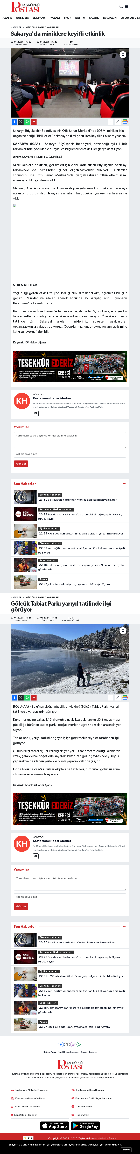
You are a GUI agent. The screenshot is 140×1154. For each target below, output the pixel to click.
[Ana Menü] (126, 6)
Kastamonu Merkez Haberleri (56, 509)
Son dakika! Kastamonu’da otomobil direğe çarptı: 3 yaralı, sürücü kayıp (80, 517)
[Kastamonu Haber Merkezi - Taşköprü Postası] (25, 7)
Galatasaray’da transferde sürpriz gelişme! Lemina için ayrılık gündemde (81, 567)
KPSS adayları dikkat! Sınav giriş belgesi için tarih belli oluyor (81, 533)
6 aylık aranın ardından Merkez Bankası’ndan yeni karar (78, 499)
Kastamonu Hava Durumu (90, 1090)
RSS (29, 1138)
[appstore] (55, 1125)
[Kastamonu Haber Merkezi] (22, 400)
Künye (84, 1052)
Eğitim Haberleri (49, 528)
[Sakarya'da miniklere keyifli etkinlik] (70, 83)
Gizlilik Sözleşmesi (68, 1052)
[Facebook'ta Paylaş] (14, 122)
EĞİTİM (80, 17)
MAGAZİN (110, 17)
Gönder (21, 463)
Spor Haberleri (48, 560)
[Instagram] (73, 1044)
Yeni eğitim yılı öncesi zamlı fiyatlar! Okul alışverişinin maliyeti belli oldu (81, 550)
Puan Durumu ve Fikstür (27, 1106)
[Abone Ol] (125, 121)
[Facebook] (61, 1044)
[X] (67, 1044)
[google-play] (85, 1125)
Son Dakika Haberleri (25, 1115)
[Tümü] (124, 483)
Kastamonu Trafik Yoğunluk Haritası (94, 1098)
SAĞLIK (94, 17)
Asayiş (43, 579)
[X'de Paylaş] (21, 122)
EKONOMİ (39, 17)
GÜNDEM (22, 17)
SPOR (67, 17)
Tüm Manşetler (83, 1106)
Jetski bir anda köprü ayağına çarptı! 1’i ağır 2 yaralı (75, 584)
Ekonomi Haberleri (50, 495)
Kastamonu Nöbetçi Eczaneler (31, 1090)
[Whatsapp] (79, 1044)
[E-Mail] (36, 413)
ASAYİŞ (7, 17)
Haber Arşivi (50, 1052)
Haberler (16, 27)
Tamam (126, 1150)
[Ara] (121, 6)
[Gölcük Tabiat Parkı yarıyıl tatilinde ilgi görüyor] (70, 659)
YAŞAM (55, 17)
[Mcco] (70, 366)
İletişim (93, 1052)
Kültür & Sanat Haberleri (42, 27)
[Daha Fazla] (34, 122)
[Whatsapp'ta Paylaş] (27, 122)
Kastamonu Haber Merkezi (52, 398)
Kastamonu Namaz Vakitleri (30, 1098)
